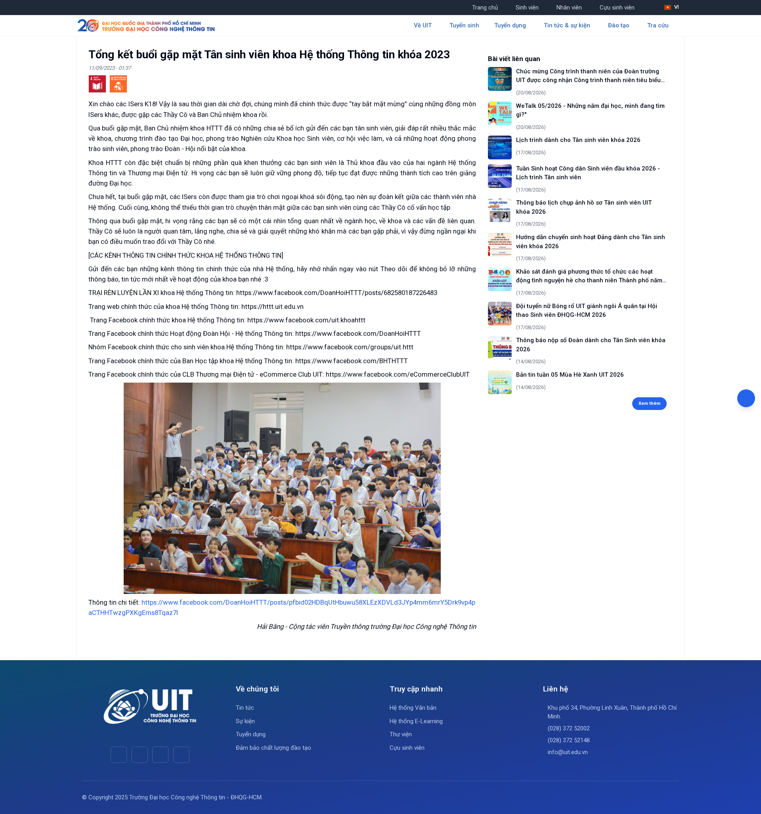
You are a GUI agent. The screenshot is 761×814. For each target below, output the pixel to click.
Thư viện (401, 734)
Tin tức (245, 707)
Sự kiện (245, 721)
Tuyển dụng (251, 734)
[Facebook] (119, 755)
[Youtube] (140, 755)
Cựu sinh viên (617, 7)
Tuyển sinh (464, 25)
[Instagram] (160, 755)
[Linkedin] (181, 755)
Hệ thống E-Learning (416, 721)
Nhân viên (569, 7)
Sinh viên (527, 7)
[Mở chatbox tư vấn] (746, 398)
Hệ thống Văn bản (413, 707)
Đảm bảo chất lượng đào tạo (273, 747)
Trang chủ (485, 7)
